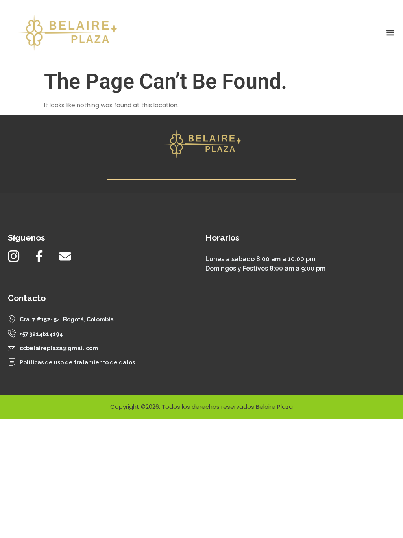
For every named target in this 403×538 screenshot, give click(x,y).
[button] (390, 32)
